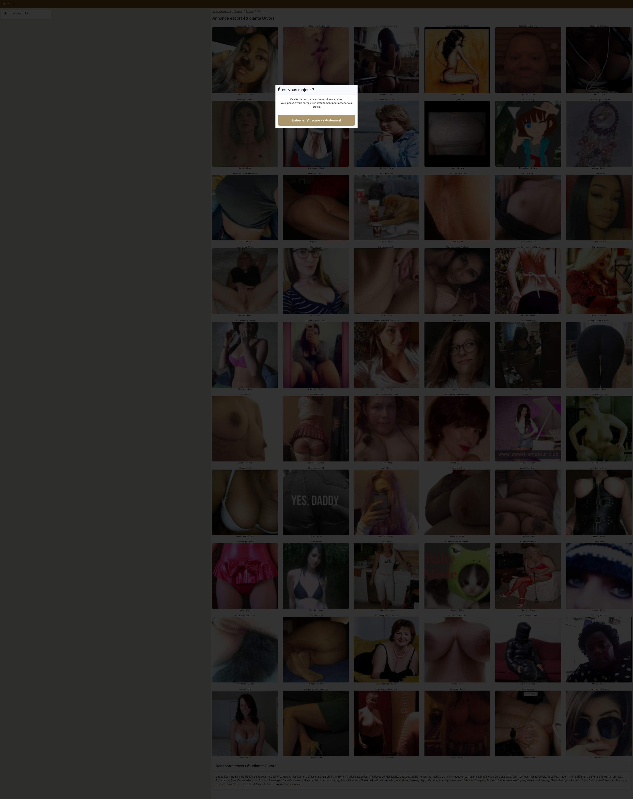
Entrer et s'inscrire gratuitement (316, 120)
